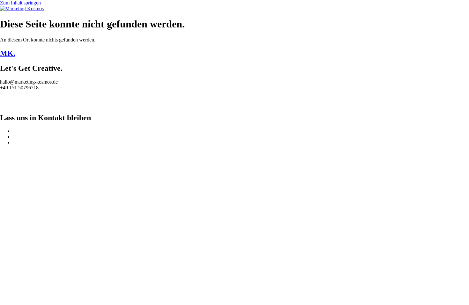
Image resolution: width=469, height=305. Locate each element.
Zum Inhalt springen (20, 2)
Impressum (11, 98)
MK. (7, 53)
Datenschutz (12, 104)
